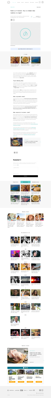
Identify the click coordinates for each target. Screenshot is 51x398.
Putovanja (18, 2)
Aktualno (22, 2)
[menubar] (43, 2)
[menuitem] (43, 2)
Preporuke (36, 2)
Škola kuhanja (32, 2)
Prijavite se (25, 176)
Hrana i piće (14, 2)
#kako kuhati (39, 7)
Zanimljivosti (27, 2)
